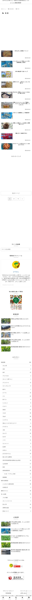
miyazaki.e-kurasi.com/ (8, 284)
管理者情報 (8, 593)
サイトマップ (23, 590)
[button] (29, 249)
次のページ (16, 193)
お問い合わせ (23, 593)
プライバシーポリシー (8, 590)
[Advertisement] (16, 32)
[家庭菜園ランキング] (16, 577)
